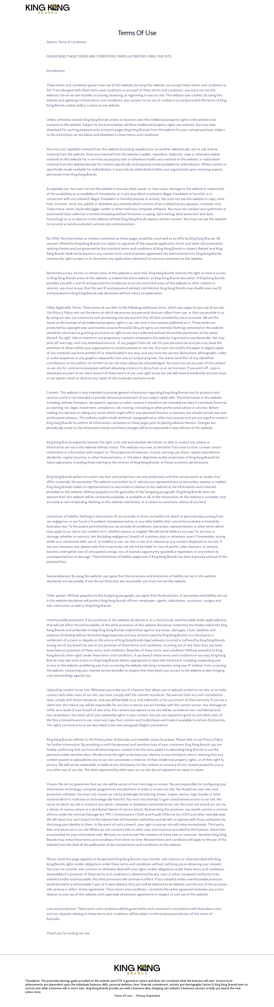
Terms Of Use (123, 995)
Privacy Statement (148, 995)
